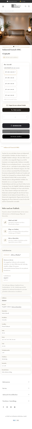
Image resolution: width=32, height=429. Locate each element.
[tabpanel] (16, 29)
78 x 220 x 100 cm (9, 89)
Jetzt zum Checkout (16, 132)
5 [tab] (18, 46)
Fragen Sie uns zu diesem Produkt (17, 105)
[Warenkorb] (28, 6)
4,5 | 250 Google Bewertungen (20, 1)
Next (29, 29)
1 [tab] (13, 46)
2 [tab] (14, 46)
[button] (3, 6)
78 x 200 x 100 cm (9, 83)
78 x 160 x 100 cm (9, 72)
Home (2, 11)
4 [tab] (17, 46)
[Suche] (26, 6)
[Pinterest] (10, 407)
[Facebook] (3, 407)
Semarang (4, 300)
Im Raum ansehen (16, 136)
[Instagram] (7, 407)
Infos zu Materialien (16, 307)
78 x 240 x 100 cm (9, 95)
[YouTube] (14, 407)
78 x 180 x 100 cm (9, 77)
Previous (2, 29)
